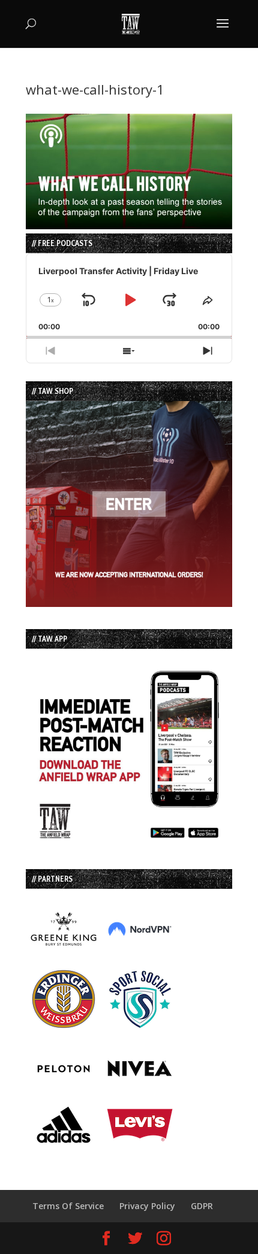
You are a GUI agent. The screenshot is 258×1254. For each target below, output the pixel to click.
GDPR (202, 1206)
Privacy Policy (147, 1206)
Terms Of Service (68, 1206)
